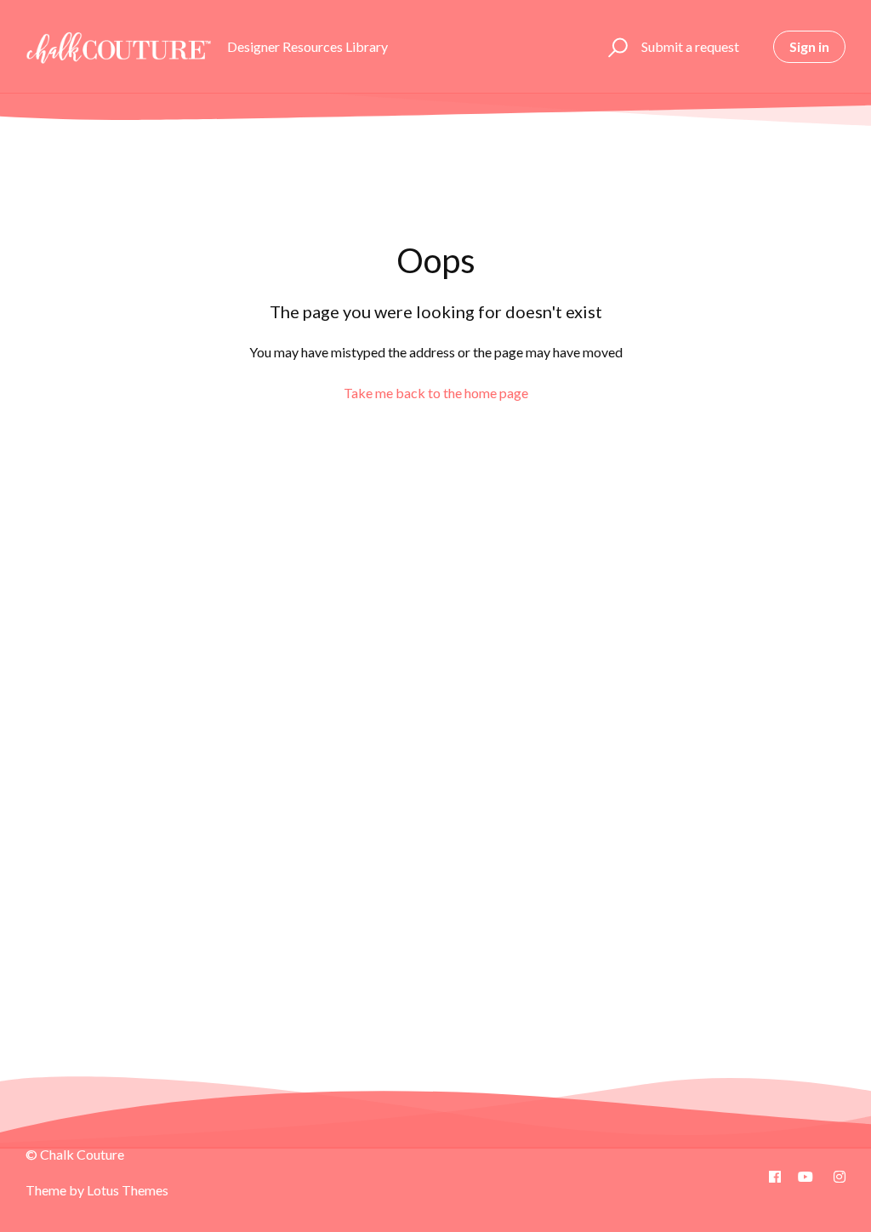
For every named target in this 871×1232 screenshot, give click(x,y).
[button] (615, 47)
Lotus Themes (127, 1190)
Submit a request (690, 46)
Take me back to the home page (436, 393)
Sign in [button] (809, 46)
